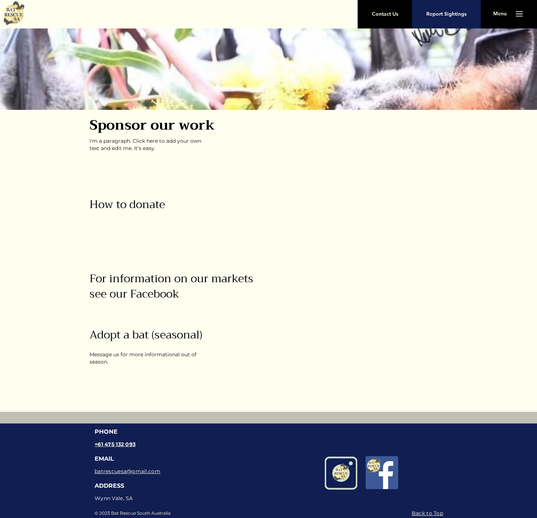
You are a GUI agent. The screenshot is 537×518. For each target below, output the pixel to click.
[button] (385, 14)
